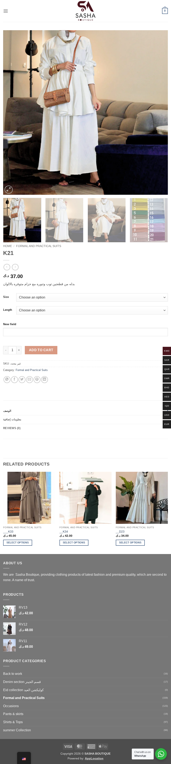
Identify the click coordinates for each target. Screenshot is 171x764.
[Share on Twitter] (22, 379)
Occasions (11, 706)
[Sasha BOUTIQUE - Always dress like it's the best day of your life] (86, 11)
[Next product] (7, 267)
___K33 (8, 531)
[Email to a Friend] (29, 379)
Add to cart (41, 350)
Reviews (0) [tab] (11, 428)
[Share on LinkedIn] (44, 379)
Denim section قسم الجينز (22, 682)
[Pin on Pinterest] (37, 379)
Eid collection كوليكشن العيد (23, 690)
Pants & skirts (13, 714)
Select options (17, 542)
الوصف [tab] (7, 410)
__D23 (120, 531)
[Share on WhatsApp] (7, 379)
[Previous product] (15, 267)
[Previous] (11, 112)
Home (7, 246)
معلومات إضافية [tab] (12, 419)
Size (6, 297)
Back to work (12, 673)
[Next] (159, 112)
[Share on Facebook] (14, 379)
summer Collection (17, 730)
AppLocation (94, 758)
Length (7, 309)
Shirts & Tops (13, 722)
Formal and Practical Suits (38, 246)
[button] (5, 11)
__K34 (63, 531)
